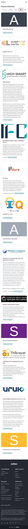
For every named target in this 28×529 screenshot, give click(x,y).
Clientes (17, 496)
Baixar (16, 471)
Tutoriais (3, 471)
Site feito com (12, 527)
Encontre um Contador (6, 495)
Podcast (17, 492)
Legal (16, 498)
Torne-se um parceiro (6, 499)
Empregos (17, 488)
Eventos (17, 491)
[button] (26, 2)
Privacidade (22, 498)
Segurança (17, 500)
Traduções (17, 477)
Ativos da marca (19, 485)
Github (16, 474)
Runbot (16, 475)
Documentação (4, 473)
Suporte (3, 486)
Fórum (2, 474)
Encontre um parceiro (6, 497)
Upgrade (3, 488)
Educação (3, 492)
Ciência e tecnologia (8, 32)
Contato (17, 487)
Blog (16, 494)
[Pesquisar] (11, 9)
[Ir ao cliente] (14, 20)
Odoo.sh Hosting (5, 483)
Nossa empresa (19, 483)
